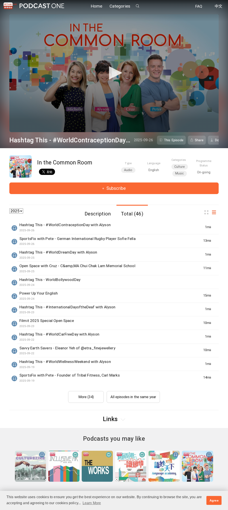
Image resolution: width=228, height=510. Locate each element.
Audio (128, 170)
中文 (218, 6)
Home (96, 6)
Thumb (207, 212)
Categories (120, 6)
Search (137, 6)
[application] (114, 73)
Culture (179, 167)
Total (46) (132, 214)
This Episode (173, 140)
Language (153, 163)
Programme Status (203, 163)
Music (179, 173)
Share (199, 140)
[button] (114, 73)
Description (98, 214)
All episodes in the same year (133, 397)
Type (128, 163)
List (215, 212)
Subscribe (115, 188)
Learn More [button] (92, 503)
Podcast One (42, 6)
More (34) (86, 397)
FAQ (198, 6)
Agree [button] (214, 500)
